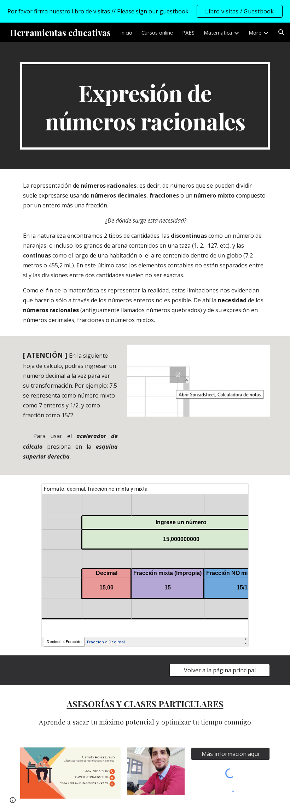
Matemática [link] (218, 32)
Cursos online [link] (157, 32)
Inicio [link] (126, 32)
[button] (281, 32)
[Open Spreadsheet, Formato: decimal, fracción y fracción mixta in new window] (235, 492)
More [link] (255, 32)
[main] (145, 106)
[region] (145, 11)
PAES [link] (188, 32)
